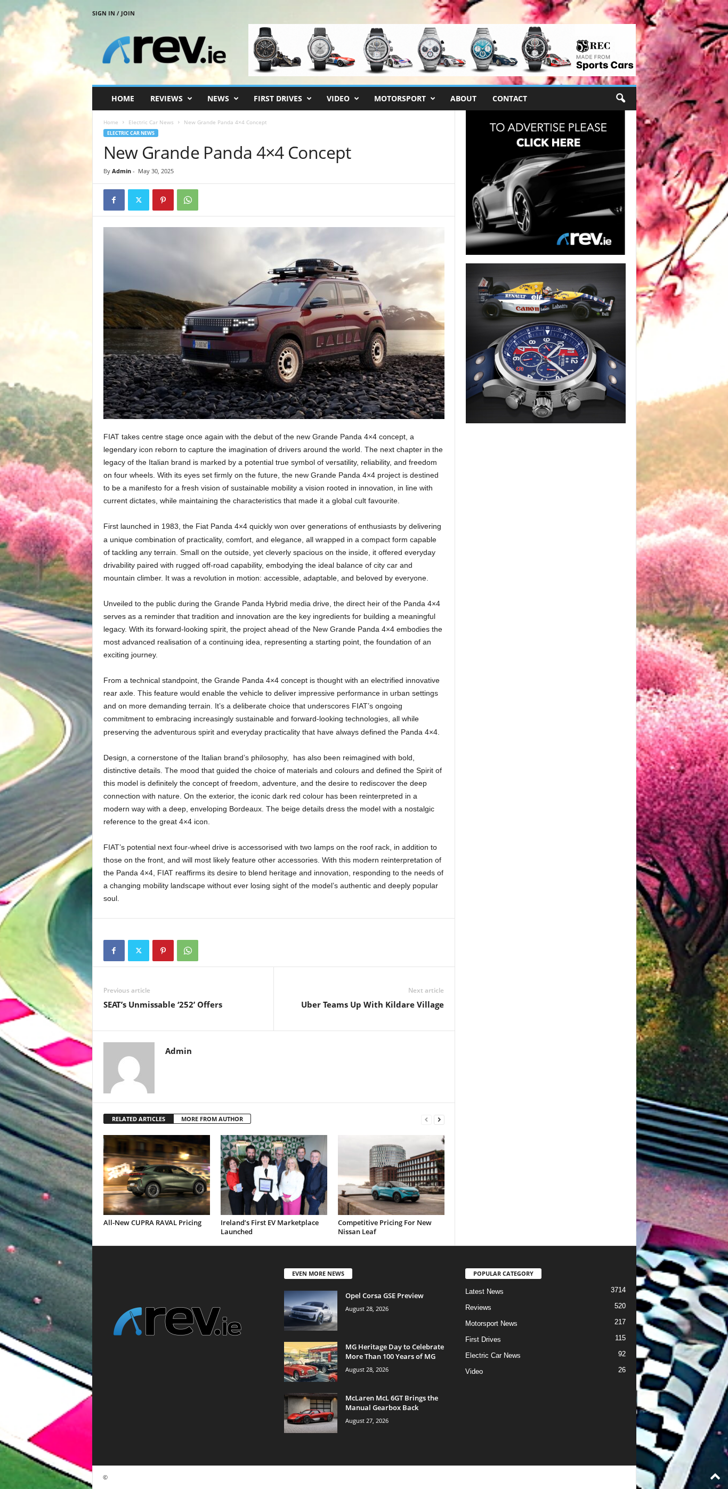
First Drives (278, 98)
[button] (620, 98)
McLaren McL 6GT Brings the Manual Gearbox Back (391, 1402)
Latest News (484, 1291)
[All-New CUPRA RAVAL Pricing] (156, 1175)
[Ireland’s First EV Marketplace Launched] (274, 1175)
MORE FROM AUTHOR (212, 1119)
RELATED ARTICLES (138, 1119)
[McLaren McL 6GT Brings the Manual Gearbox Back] (310, 1413)
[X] (138, 200)
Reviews (166, 98)
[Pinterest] (163, 200)
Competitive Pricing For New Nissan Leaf (385, 1227)
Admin (121, 171)
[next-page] (439, 1119)
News (218, 98)
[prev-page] (426, 1119)
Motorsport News (491, 1323)
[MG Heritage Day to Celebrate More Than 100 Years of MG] (310, 1362)
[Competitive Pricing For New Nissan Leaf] (391, 1175)
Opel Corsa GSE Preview (384, 1295)
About (463, 98)
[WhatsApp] (187, 200)
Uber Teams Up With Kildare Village (372, 1004)
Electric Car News (151, 122)
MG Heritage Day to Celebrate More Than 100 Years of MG (394, 1351)
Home (122, 98)
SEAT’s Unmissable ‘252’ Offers (162, 1004)
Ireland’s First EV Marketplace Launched (270, 1227)
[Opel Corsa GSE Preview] (310, 1311)
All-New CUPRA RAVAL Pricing (152, 1222)
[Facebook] (114, 200)
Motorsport (400, 98)
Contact (509, 98)
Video (338, 98)
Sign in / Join (113, 13)
